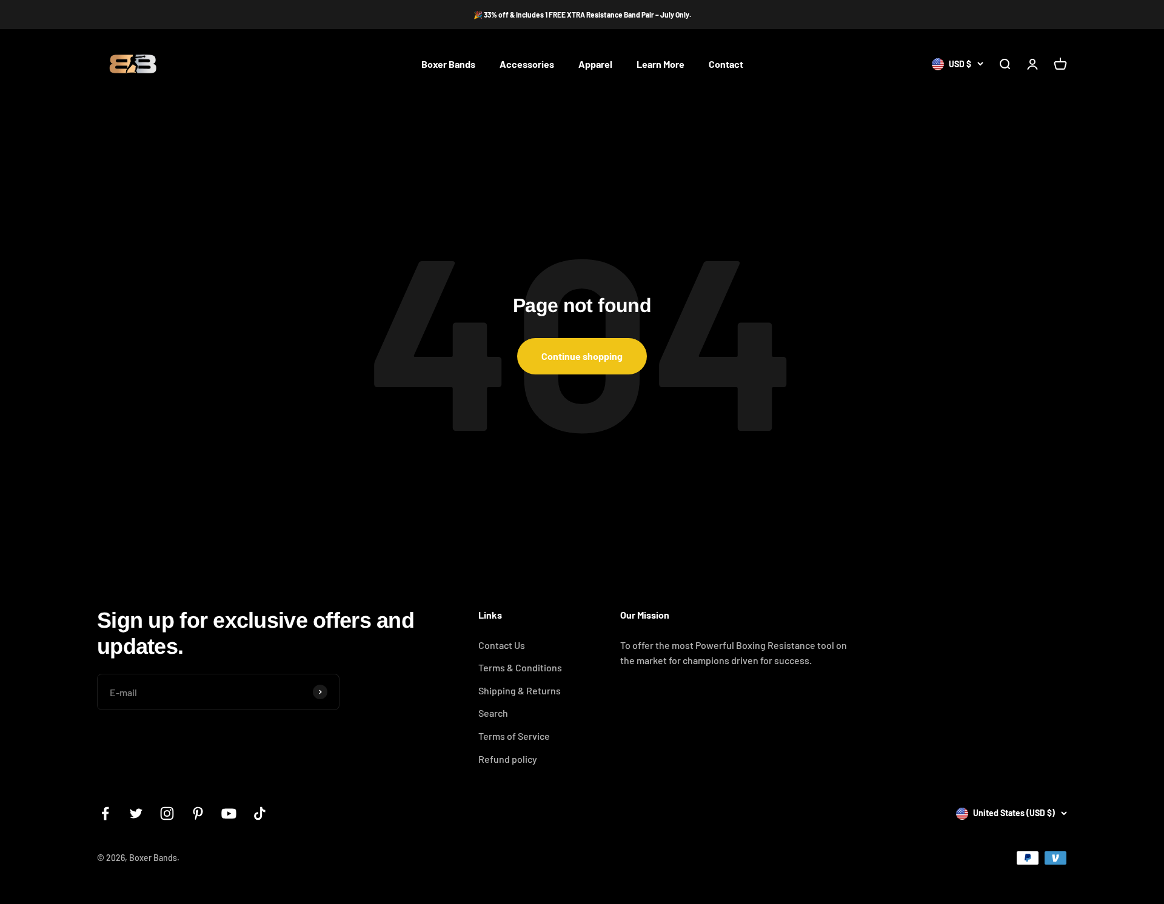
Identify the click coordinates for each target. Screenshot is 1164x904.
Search (493, 713)
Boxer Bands (448, 64)
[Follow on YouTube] (229, 813)
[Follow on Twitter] (136, 813)
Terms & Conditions (520, 667)
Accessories (527, 64)
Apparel (595, 64)
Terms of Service (514, 736)
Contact (726, 64)
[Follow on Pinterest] (198, 813)
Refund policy (507, 759)
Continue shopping (582, 356)
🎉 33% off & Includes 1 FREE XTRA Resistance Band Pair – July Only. (582, 14)
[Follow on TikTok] (260, 813)
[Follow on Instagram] (167, 813)
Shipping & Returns (519, 690)
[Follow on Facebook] (105, 813)
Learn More (660, 64)
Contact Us (501, 645)
